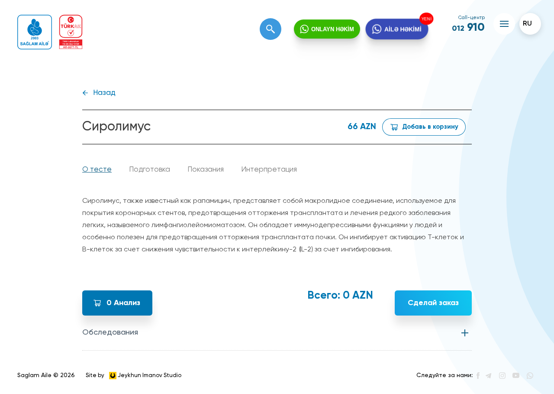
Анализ (123, 303)
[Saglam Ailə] (34, 32)
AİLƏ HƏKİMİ (403, 29)
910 (468, 27)
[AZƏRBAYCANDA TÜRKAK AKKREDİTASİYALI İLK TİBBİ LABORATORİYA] (70, 32)
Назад (104, 93)
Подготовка (149, 169)
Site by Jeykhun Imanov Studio (133, 375)
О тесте (97, 169)
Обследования (110, 332)
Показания (205, 169)
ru (527, 23)
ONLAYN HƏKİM (332, 29)
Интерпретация (269, 169)
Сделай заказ (433, 303)
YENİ (425, 19)
